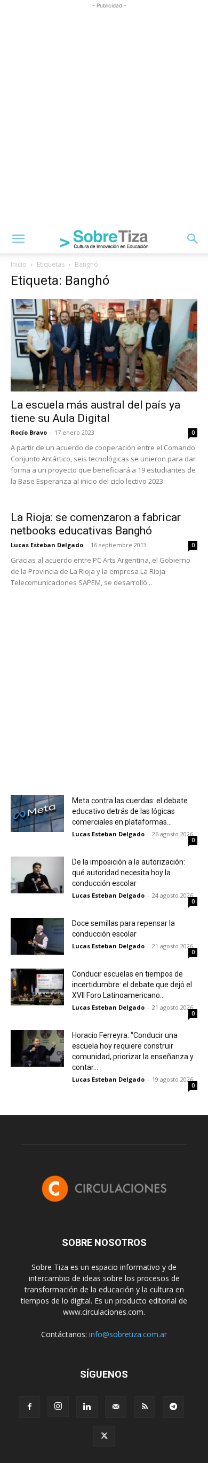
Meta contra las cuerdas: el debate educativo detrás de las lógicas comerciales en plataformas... (130, 811)
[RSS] (144, 1407)
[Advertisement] (104, 115)
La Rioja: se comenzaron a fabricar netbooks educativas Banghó (96, 524)
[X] (104, 1436)
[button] (18, 239)
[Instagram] (58, 1406)
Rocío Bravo (29, 432)
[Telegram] (173, 1407)
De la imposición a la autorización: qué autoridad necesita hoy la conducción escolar (128, 873)
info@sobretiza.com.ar (128, 1334)
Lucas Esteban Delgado (47, 545)
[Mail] (115, 1407)
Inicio (19, 264)
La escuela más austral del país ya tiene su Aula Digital (95, 411)
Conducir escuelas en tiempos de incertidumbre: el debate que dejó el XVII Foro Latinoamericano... (132, 985)
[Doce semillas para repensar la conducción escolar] (37, 936)
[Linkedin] (87, 1407)
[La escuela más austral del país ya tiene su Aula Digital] (104, 345)
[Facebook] (29, 1407)
